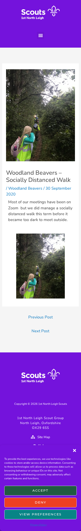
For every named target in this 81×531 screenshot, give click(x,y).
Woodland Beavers (25, 188)
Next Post (40, 331)
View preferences (40, 514)
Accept (40, 490)
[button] (74, 450)
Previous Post (40, 317)
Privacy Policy (38, 524)
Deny (40, 502)
